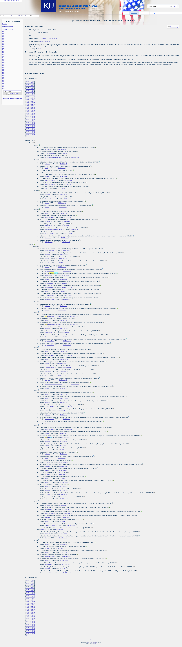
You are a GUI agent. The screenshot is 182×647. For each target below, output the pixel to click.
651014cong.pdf (63, 462)
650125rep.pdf (75, 157)
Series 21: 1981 (30, 111)
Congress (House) (49, 199)
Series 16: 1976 (30, 104)
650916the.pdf (63, 415)
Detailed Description (7, 29)
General (47, 149)
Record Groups (175, 13)
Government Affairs (50, 180)
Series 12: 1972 (30, 98)
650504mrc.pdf (63, 254)
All (26, 136)
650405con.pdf (63, 213)
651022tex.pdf (63, 474)
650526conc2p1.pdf (67, 287)
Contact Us (9, 0)
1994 (3, 85)
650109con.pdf (67, 153)
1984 (3, 69)
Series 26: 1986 (30, 119)
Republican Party (49, 153)
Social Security (48, 221)
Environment (48, 238)
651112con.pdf (63, 521)
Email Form (93, 643)
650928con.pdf (63, 423)
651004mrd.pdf (65, 437)
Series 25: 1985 (30, 118)
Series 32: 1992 (30, 128)
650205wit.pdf (63, 164)
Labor (46, 410)
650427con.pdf (68, 233)
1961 (3, 31)
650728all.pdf (66, 337)
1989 (3, 77)
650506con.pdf (63, 263)
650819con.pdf (62, 376)
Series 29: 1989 (30, 124)
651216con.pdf (65, 564)
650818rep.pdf (64, 371)
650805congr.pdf (64, 359)
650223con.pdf (68, 180)
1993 (3, 83)
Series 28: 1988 (30, 122)
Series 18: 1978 (30, 107)
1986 (3, 72)
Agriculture (47, 164)
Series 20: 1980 (30, 110)
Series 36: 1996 (30, 134)
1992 (3, 81)
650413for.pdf (74, 229)
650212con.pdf (61, 168)
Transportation (48, 509)
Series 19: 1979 (30, 108)
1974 (3, 52)
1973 (3, 51)
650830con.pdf (63, 388)
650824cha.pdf (63, 380)
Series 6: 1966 (30, 89)
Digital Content (144, 13)
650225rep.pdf (61, 188)
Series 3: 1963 (30, 84)
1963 (3, 35)
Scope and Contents (7, 26)
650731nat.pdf (67, 345)
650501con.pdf (67, 250)
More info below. (45, 41)
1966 (3, 39)
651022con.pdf (63, 466)
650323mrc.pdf (62, 207)
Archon (7, 15)
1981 (3, 64)
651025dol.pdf (63, 486)
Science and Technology (51, 525)
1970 (3, 46)
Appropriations (48, 275)
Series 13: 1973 (30, 99)
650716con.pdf (74, 324)
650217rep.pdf (63, 176)
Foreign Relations (49, 299)
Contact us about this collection (12, 98)
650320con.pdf (62, 203)
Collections (134, 13)
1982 (3, 65)
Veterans (47, 207)
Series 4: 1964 (30, 86)
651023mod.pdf (64, 478)
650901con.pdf (63, 394)
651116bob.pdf (59, 529)
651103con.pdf (65, 509)
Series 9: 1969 (30, 93)
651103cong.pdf (68, 513)
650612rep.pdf (63, 306)
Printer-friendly (174, 27)
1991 (3, 80)
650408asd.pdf (66, 221)
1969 (3, 44)
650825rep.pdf (75, 384)
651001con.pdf (68, 429)
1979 (3, 60)
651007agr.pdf (63, 450)
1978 (3, 59)
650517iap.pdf (65, 275)
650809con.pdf (62, 363)
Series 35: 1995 (30, 133)
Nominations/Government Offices (53, 157)
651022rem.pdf (63, 470)
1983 (3, 67)
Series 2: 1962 (30, 83)
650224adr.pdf (67, 184)
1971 (3, 48)
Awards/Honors (49, 283)
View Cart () (16, 0)
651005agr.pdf (63, 441)
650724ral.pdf (65, 332)
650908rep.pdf (67, 406)
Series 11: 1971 (30, 96)
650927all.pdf (66, 419)
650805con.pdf (63, 351)
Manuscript (13, 15)
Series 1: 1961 (30, 81)
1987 (3, 73)
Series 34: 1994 (30, 131)
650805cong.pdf (68, 355)
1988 (3, 75)
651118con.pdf (63, 538)
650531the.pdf (67, 299)
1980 (3, 62)
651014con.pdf (61, 458)
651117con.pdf (63, 533)
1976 (3, 56)
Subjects (154, 13)
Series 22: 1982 (30, 113)
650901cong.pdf (64, 398)
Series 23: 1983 (30, 114)
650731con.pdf (67, 341)
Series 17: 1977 (30, 105)
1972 (3, 49)
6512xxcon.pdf (63, 544)
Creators (165, 13)
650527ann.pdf (67, 295)
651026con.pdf (63, 490)
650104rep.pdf (62, 149)
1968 (3, 43)
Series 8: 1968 (30, 92)
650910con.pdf (61, 410)
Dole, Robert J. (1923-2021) (48, 38)
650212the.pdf (61, 172)
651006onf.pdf (62, 445)
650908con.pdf (63, 402)
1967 (3, 41)
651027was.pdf (63, 494)
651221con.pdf (63, 568)
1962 (3, 33)
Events (46, 168)
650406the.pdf (67, 217)
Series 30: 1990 (30, 125)
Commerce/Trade (49, 337)
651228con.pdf (67, 572)
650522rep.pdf (63, 279)
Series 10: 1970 (30, 95)
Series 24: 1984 (30, 116)
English (39, 48)
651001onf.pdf (62, 433)
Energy (46, 188)
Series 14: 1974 (30, 101)
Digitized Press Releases (23, 15)
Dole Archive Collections (92, 642)
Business (47, 433)
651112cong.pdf (71, 525)
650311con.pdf (63, 194)
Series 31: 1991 (30, 127)
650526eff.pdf (63, 291)
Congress (47, 380)
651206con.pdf (62, 548)
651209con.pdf (67, 556)
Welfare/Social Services (53, 316)
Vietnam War (48, 371)
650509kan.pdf (62, 267)
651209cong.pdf (64, 560)
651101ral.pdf (62, 505)
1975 (3, 54)
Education (47, 263)
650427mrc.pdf (64, 238)
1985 (3, 70)
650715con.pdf (63, 320)
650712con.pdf (74, 316)
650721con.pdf (63, 328)
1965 (3, 38)
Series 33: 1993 (30, 130)
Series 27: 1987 (30, 121)
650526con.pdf (66, 283)
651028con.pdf (63, 499)
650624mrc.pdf (62, 310)
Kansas (47, 267)
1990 (3, 78)
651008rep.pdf (63, 454)
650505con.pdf (62, 258)
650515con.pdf (67, 271)
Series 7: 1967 (30, 90)
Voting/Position (48, 225)
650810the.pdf (67, 367)
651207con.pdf (63, 552)
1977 (3, 57)
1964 (3, 36)
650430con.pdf (66, 242)
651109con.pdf (65, 517)
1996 (3, 88)
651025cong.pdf (64, 482)
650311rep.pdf (67, 199)
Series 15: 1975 (30, 102)
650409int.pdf (65, 225)
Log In (4, 0)
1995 (3, 86)
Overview (4, 24)
